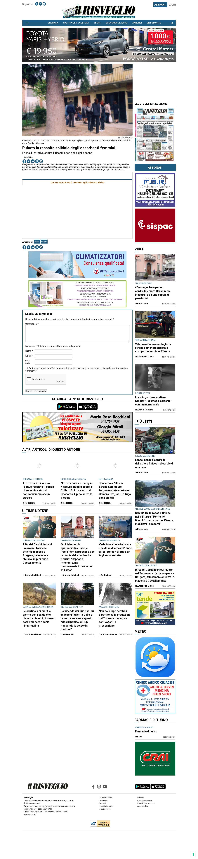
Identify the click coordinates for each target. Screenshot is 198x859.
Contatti (102, 803)
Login (172, 4)
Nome (29, 351)
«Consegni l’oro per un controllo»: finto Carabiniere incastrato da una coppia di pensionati (153, 293)
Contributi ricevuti (144, 800)
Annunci (137, 22)
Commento (32, 324)
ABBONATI (160, 4)
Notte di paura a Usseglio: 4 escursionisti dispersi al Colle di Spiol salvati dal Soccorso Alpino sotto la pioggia (77, 487)
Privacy (140, 797)
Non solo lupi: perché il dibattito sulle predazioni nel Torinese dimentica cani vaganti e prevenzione (114, 615)
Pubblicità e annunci (145, 803)
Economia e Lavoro (116, 22)
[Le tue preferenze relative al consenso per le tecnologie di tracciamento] (193, 854)
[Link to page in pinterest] (37, 161)
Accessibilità (142, 806)
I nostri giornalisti (106, 806)
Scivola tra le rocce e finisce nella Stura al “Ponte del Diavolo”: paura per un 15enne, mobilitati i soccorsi (154, 518)
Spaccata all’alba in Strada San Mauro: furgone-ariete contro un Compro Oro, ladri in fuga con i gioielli (115, 487)
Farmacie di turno (146, 731)
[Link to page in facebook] (36, 4)
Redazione (28, 157)
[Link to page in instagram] (40, 4)
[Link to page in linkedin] (33, 161)
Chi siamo (103, 800)
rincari (44, 241)
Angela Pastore (145, 409)
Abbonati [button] (155, 167)
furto (36, 241)
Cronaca (53, 22)
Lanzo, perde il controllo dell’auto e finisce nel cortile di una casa (154, 463)
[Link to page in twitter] (28, 161)
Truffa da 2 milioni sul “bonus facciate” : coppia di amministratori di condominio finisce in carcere (39, 487)
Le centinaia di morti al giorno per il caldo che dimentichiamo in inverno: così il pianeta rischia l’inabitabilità (39, 615)
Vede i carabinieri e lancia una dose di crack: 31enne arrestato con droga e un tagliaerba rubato (115, 547)
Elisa (139, 736)
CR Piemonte (154, 22)
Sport (97, 22)
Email (29, 356)
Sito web (27, 362)
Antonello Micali (33, 572)
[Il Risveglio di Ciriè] (99, 11)
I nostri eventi (104, 809)
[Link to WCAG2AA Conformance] (99, 823)
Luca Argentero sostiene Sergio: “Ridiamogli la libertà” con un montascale (153, 401)
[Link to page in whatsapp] (41, 161)
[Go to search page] (172, 23)
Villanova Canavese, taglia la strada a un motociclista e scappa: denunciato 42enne (153, 348)
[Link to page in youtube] (44, 4)
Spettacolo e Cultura (76, 22)
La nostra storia (105, 797)
